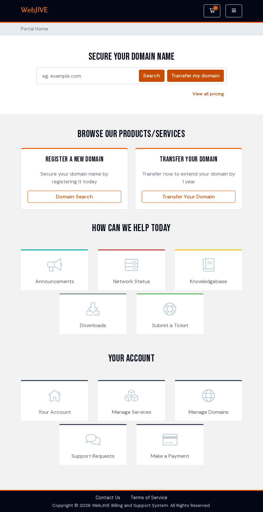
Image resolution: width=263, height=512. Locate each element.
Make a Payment (170, 456)
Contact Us (108, 497)
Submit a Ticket (170, 325)
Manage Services (131, 412)
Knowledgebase (208, 281)
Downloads (93, 325)
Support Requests (93, 456)
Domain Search (74, 196)
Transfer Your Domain (188, 196)
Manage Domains (209, 412)
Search (151, 75)
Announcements (54, 281)
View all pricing (208, 94)
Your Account (54, 412)
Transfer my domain (195, 75)
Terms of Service (149, 497)
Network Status (131, 281)
